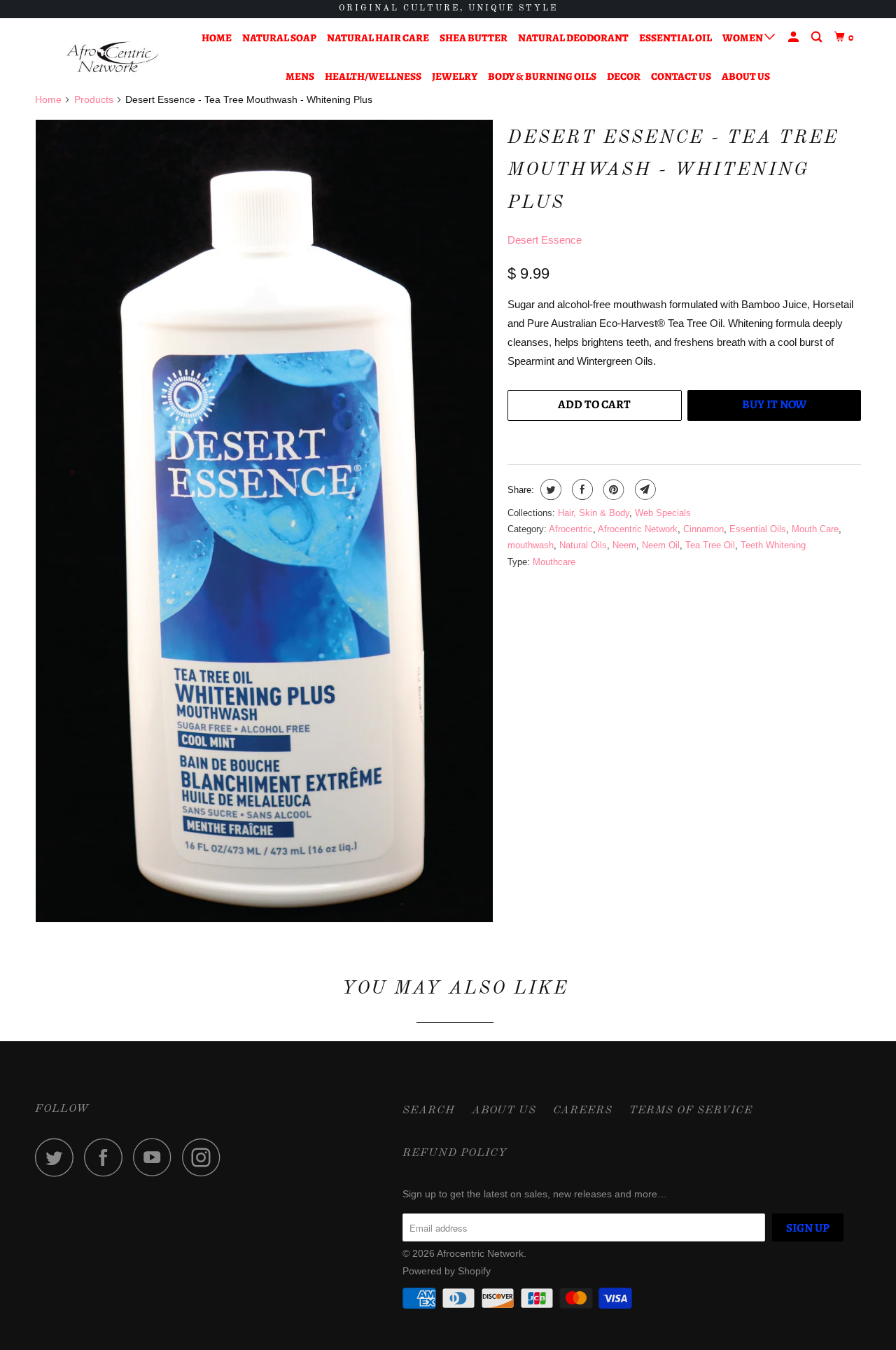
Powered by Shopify (446, 1270)
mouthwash (530, 545)
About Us (746, 76)
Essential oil (675, 38)
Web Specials (663, 513)
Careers (582, 1110)
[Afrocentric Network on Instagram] (205, 1157)
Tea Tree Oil (710, 545)
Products (93, 99)
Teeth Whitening (773, 545)
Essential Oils (757, 529)
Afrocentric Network (638, 529)
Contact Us (681, 76)
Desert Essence (544, 240)
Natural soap (279, 38)
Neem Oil (661, 545)
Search (428, 1110)
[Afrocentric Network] (106, 57)
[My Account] (794, 37)
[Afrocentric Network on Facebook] (107, 1157)
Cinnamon (703, 529)
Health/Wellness (373, 76)
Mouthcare (554, 562)
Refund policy (454, 1153)
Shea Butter (473, 38)
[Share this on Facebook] (580, 489)
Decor (623, 76)
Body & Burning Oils (542, 76)
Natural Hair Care (378, 38)
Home (217, 38)
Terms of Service (690, 1110)
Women (743, 38)
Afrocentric (571, 529)
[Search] (817, 37)
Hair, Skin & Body (593, 513)
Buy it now (774, 404)
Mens (300, 76)
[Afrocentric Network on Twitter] (58, 1157)
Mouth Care (815, 529)
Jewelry (454, 76)
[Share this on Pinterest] (612, 489)
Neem (624, 545)
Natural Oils (583, 545)
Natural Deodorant (573, 38)
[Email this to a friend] (643, 489)
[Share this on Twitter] (549, 489)
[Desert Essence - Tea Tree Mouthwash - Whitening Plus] (264, 521)
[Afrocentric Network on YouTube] (156, 1157)
